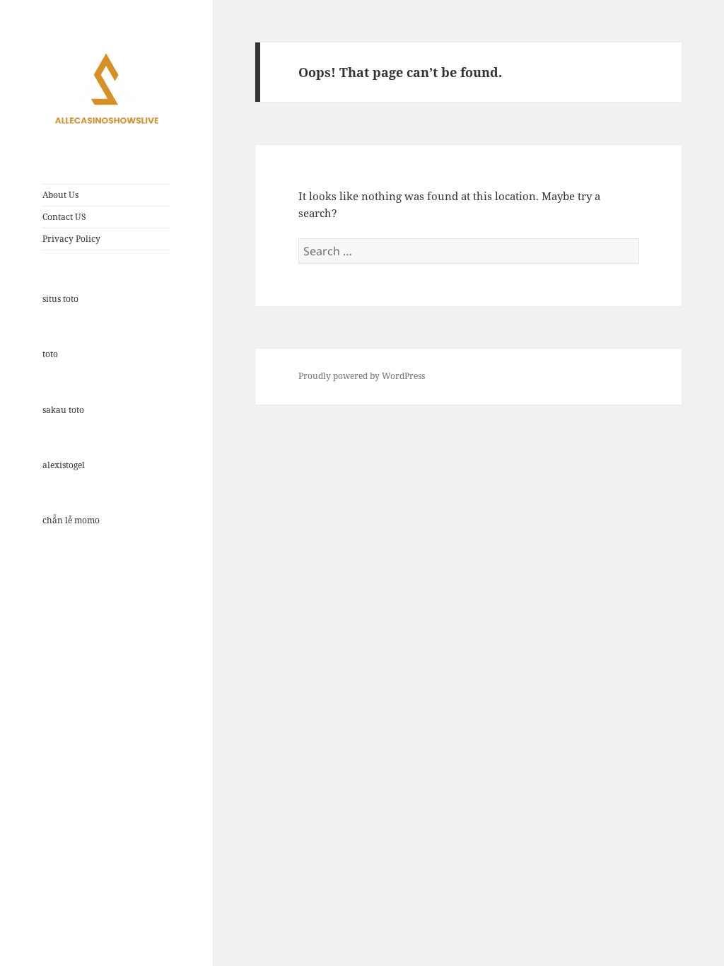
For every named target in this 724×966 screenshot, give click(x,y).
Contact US (64, 217)
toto (50, 354)
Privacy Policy (71, 239)
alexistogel (63, 465)
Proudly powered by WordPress (361, 376)
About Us (60, 195)
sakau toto (63, 410)
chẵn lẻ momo (71, 520)
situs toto (60, 299)
